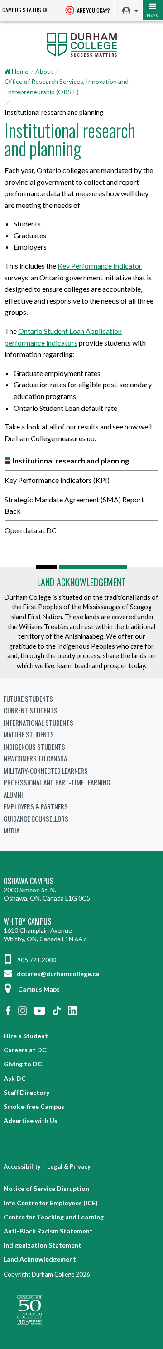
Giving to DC (23, 1064)
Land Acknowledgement (81, 582)
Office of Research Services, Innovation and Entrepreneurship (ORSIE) (67, 86)
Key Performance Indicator (100, 265)
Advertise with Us (31, 1120)
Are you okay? (93, 10)
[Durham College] (81, 44)
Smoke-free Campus (34, 1106)
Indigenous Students (34, 747)
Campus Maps (39, 989)
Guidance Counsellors (36, 819)
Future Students (28, 698)
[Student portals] (128, 11)
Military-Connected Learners (46, 771)
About (44, 71)
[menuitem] (128, 11)
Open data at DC (31, 530)
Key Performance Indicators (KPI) (57, 480)
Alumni (13, 795)
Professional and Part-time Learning (57, 782)
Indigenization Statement (43, 1245)
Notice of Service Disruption (46, 1188)
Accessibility (22, 1166)
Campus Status (21, 10)
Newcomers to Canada (35, 758)
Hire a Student (26, 1036)
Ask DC (15, 1078)
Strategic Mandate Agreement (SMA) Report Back (74, 505)
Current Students (31, 710)
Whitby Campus (27, 921)
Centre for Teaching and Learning (54, 1217)
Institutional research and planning (71, 460)
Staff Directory (26, 1092)
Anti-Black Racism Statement (48, 1231)
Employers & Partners (36, 806)
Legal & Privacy (69, 1166)
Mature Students (29, 734)
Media (11, 830)
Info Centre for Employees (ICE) (51, 1203)
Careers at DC (25, 1050)
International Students (38, 722)
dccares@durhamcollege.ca (57, 974)
